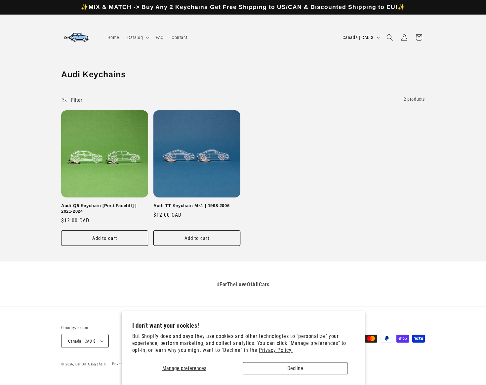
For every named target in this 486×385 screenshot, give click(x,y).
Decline (295, 368)
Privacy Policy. (276, 350)
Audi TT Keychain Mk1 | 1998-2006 (191, 205)
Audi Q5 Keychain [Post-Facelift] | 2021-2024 (99, 208)
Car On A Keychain (90, 364)
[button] (137, 37)
